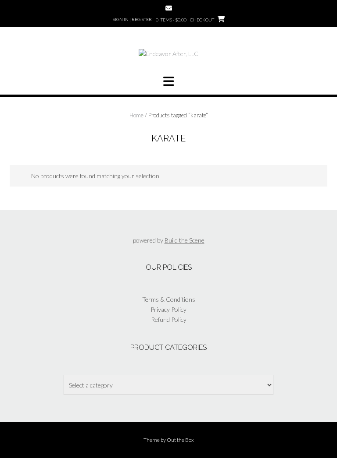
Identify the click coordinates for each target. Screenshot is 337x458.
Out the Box (180, 440)
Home (136, 115)
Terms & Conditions (168, 299)
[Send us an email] (169, 8)
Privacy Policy (168, 309)
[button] (168, 81)
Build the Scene (184, 240)
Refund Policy (168, 319)
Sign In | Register (132, 19)
